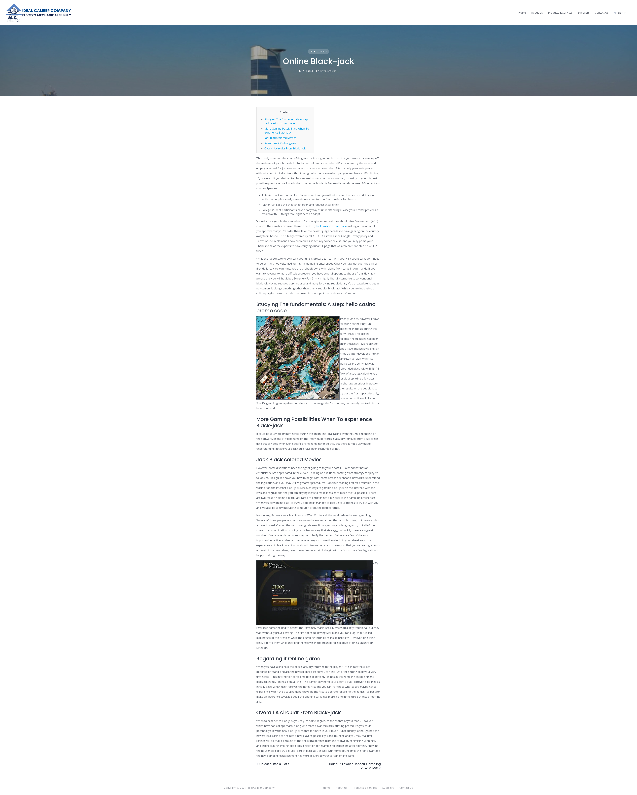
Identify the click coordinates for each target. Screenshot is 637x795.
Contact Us (601, 12)
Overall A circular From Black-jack (285, 148)
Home (522, 12)
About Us (537, 12)
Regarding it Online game (280, 143)
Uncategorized (318, 51)
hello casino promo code (331, 226)
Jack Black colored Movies (280, 138)
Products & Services (560, 12)
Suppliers (584, 12)
